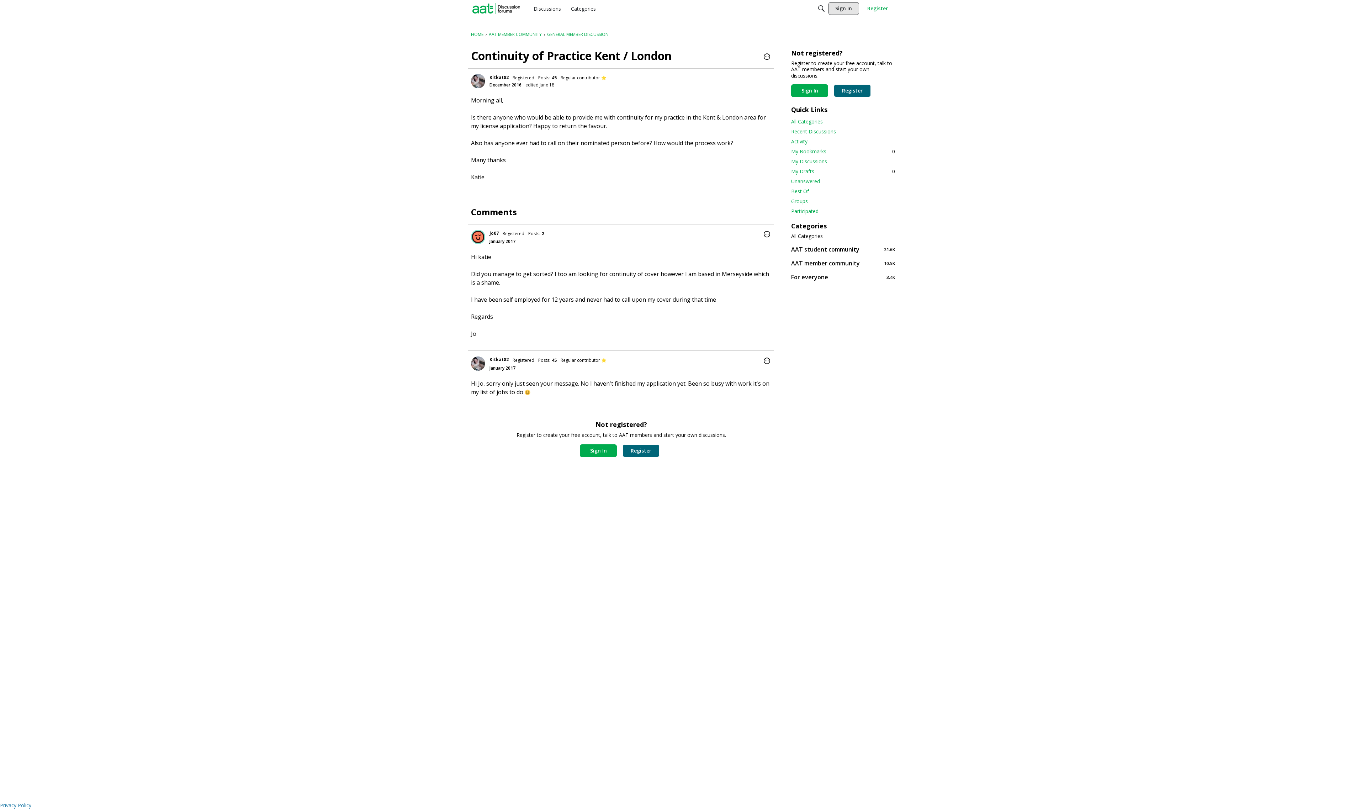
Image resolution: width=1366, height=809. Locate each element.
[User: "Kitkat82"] (478, 81)
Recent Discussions (813, 131)
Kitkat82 (499, 77)
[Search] (821, 8)
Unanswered (805, 181)
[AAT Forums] (496, 8)
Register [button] (641, 450)
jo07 (494, 233)
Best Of (800, 191)
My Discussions (809, 161)
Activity (799, 141)
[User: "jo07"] (478, 237)
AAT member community (843, 263)
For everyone (843, 277)
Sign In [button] (598, 450)
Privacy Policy (15, 805)
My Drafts (843, 171)
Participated (805, 211)
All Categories (807, 121)
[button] (767, 57)
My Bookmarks (843, 151)
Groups (799, 201)
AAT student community (843, 249)
